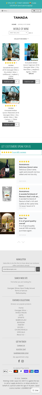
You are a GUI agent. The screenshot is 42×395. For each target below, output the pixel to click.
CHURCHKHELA (21, 330)
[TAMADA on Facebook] (19, 361)
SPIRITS (21, 318)
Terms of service (21, 291)
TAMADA (21, 17)
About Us (20, 335)
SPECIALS (21, 332)
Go (38, 269)
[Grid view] (30, 33)
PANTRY (21, 325)
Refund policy (21, 293)
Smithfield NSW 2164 (21, 353)
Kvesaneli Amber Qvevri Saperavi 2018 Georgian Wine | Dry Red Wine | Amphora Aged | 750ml (31, 67)
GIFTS (21, 315)
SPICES (20, 327)
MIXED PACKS (21, 313)
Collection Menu (20, 39)
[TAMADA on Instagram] (22, 361)
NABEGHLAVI (21, 320)
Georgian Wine (20, 310)
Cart (37, 11)
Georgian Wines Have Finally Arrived (21, 288)
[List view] (32, 33)
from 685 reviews (19, 152)
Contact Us (21, 345)
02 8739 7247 (21, 349)
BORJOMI (21, 322)
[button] (10, 63)
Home (14, 24)
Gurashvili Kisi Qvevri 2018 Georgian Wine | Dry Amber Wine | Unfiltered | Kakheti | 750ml (10, 72)
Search (21, 286)
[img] (6, 152)
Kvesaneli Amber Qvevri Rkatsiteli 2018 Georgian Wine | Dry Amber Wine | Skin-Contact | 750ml (11, 114)
